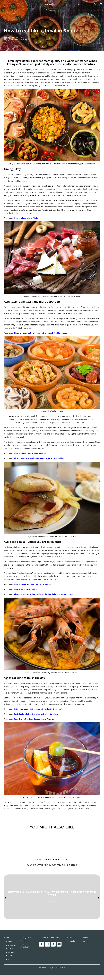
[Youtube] (59, 944)
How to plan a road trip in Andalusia (30, 453)
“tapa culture (43, 419)
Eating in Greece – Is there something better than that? (38, 709)
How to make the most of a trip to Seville (32, 584)
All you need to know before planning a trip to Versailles (39, 458)
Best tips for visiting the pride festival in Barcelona (36, 714)
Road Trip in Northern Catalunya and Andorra (34, 719)
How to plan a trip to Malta (26, 218)
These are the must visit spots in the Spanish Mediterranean (40, 333)
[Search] (94, 4)
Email (85, 941)
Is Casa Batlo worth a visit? (26, 589)
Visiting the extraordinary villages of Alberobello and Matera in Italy (44, 594)
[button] (5, 898)
